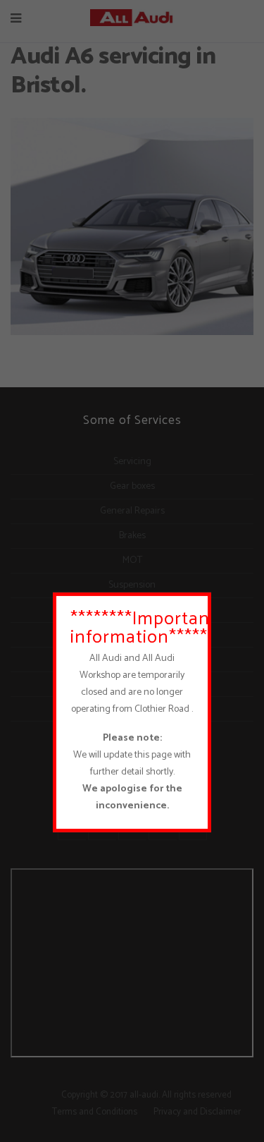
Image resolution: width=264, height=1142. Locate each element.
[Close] (203, 599)
